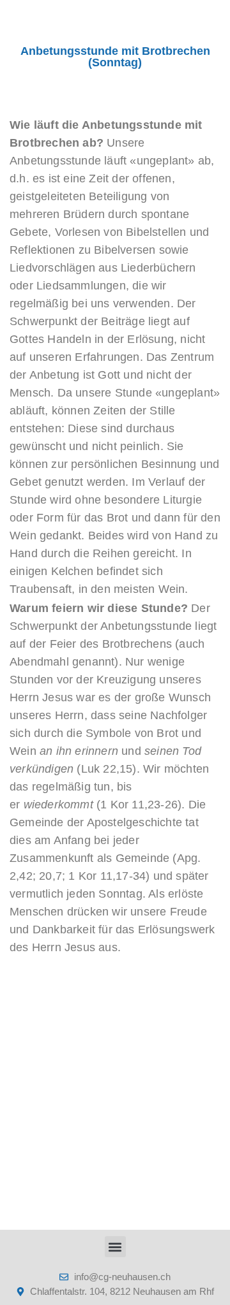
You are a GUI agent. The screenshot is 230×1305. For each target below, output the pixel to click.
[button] (115, 1246)
